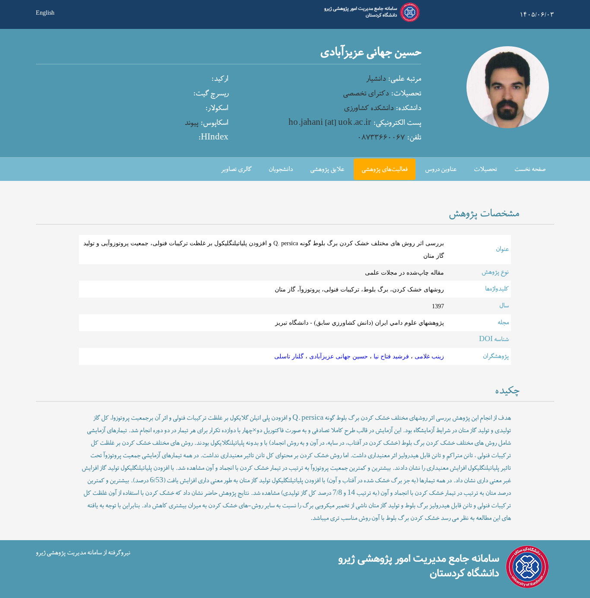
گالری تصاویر (236, 169)
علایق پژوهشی (327, 169)
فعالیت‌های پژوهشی (385, 169)
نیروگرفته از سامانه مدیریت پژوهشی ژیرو (83, 553)
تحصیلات (485, 169)
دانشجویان (281, 169)
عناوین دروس (441, 169)
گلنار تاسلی (289, 356)
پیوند (191, 123)
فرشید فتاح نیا (390, 356)
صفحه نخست (530, 169)
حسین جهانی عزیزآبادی (338, 356)
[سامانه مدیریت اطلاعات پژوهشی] (370, 20)
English (45, 12)
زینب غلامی (428, 356)
